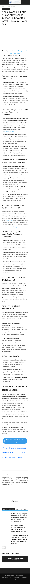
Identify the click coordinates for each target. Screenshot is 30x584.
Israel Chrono (23, 577)
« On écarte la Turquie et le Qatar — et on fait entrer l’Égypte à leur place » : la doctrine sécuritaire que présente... (19, 539)
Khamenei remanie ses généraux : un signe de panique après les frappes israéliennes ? (22, 479)
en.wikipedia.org (9, 131)
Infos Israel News (19, 575)
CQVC (11, 577)
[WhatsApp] (14, 30)
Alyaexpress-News (11, 6)
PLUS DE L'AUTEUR (21, 509)
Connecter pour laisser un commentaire (15, 559)
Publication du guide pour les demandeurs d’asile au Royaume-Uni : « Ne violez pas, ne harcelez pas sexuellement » (19, 517)
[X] (7, 30)
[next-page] (5, 547)
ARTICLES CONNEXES (8, 509)
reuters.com (9, 220)
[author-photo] (15, 498)
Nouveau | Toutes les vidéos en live (15, 441)
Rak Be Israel (5, 577)
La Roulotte (16, 577)
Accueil (3, 6)
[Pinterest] (11, 30)
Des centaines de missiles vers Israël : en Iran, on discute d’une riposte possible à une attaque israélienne (8, 480)
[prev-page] (3, 547)
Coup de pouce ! (15, 579)
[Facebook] (3, 30)
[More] (18, 30)
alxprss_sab (6, 27)
